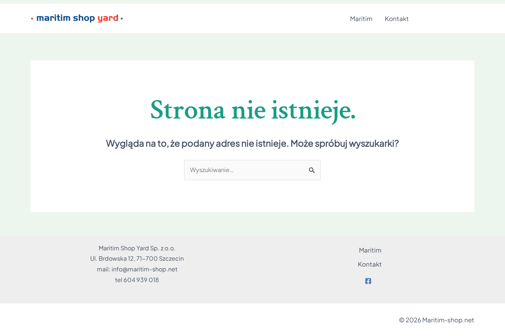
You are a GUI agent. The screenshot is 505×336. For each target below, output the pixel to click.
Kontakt (397, 18)
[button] (448, 18)
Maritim (361, 18)
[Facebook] (368, 281)
